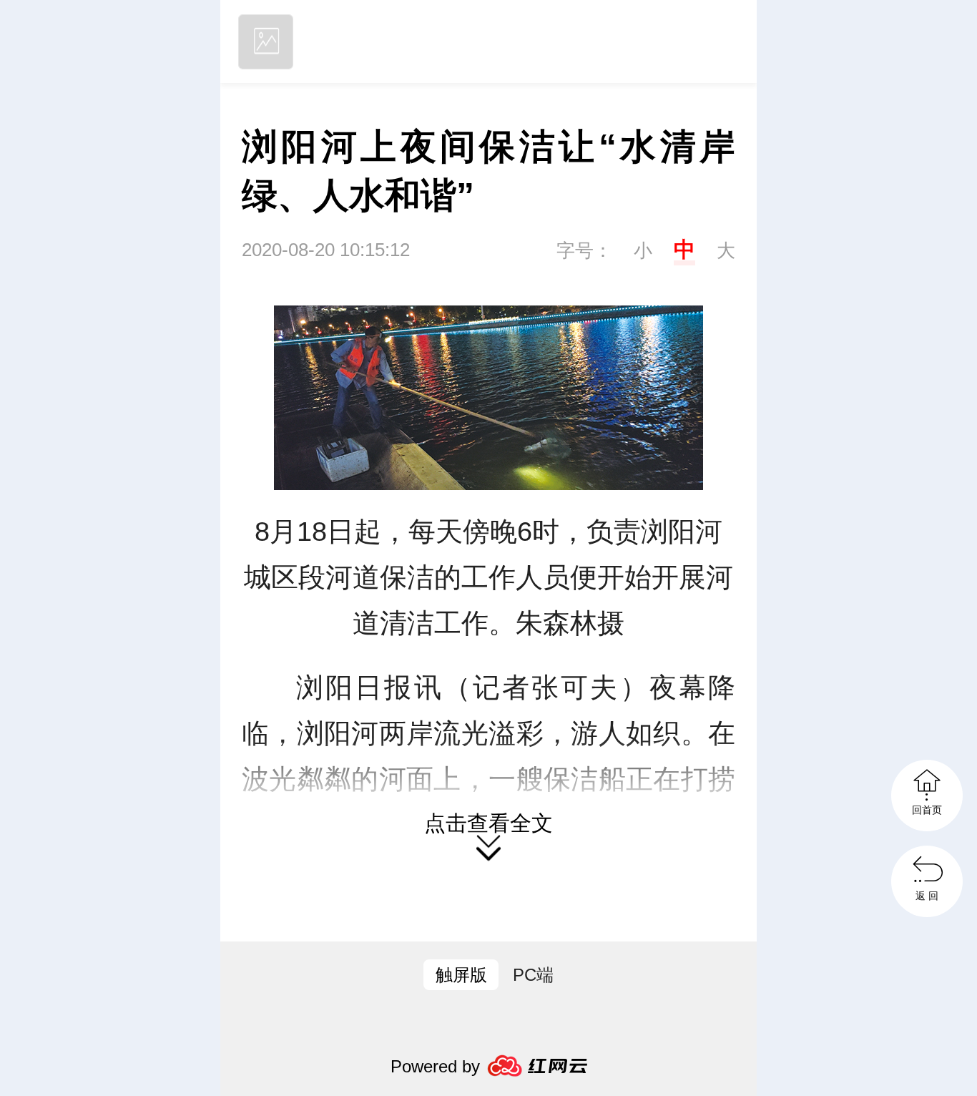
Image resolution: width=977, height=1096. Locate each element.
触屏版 (461, 974)
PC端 (533, 974)
